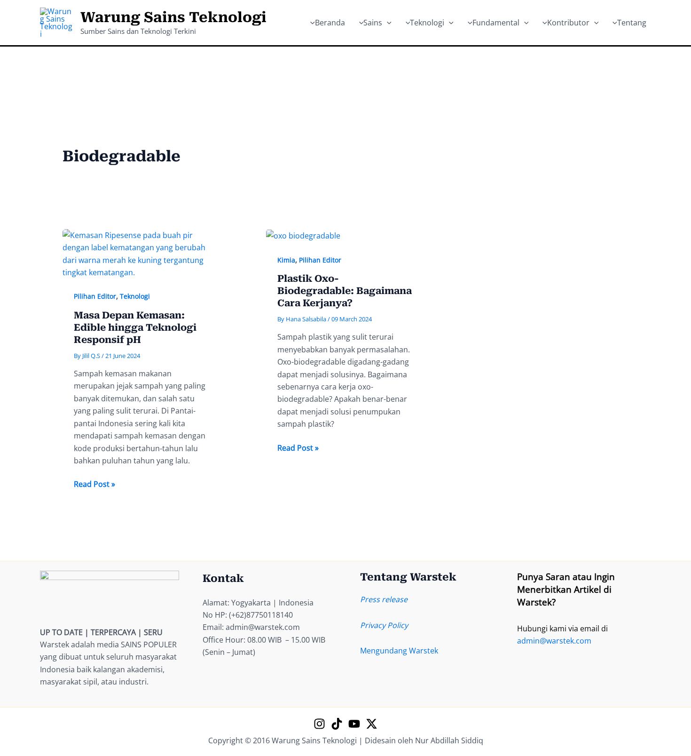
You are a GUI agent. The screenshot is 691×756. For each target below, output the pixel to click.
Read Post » (94, 484)
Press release (384, 599)
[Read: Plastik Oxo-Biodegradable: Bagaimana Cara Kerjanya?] (303, 235)
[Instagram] (319, 724)
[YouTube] (354, 724)
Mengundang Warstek (399, 650)
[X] (371, 724)
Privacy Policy (384, 625)
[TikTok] (337, 724)
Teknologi (135, 296)
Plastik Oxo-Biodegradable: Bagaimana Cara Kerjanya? (344, 291)
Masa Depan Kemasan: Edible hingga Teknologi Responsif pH (135, 327)
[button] (387, 23)
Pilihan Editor (95, 296)
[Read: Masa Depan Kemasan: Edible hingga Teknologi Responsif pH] (142, 253)
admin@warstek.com (554, 641)
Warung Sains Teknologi (173, 17)
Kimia (286, 259)
